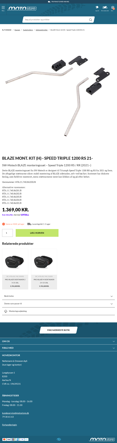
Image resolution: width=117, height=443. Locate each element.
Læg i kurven (37, 233)
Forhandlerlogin (9, 424)
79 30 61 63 (8, 416)
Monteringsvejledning (18, 311)
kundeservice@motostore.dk (15, 413)
